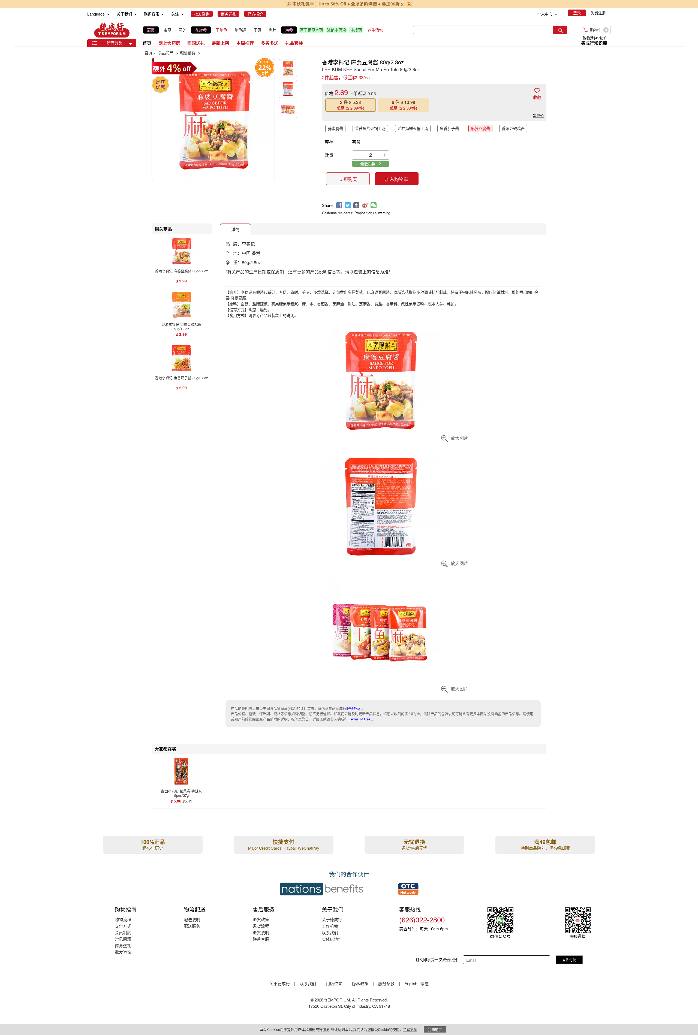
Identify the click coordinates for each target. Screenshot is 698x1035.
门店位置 (334, 983)
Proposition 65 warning (372, 212)
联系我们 (330, 932)
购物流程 (123, 919)
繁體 (424, 983)
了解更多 (410, 1029)
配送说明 (192, 919)
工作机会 (330, 926)
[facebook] (339, 205)
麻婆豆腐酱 (480, 128)
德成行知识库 (594, 43)
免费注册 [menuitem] (598, 13)
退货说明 (261, 932)
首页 (147, 43)
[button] (130, 44)
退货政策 (261, 919)
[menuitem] (108, 14)
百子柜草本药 (311, 30)
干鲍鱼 (221, 30)
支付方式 (123, 926)
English (411, 983)
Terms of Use (359, 719)
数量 (329, 155)
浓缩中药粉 (336, 30)
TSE (111, 30)
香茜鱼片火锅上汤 (370, 128)
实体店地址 (332, 939)
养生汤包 (375, 30)
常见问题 (123, 939)
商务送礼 (123, 945)
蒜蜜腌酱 (335, 128)
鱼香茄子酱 (449, 128)
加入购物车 (396, 179)
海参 (289, 30)
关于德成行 (332, 919)
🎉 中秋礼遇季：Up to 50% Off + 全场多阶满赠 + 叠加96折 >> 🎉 (349, 4)
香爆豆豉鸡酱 (513, 128)
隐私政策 (360, 983)
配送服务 (192, 926)
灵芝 (182, 30)
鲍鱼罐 (240, 30)
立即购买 (348, 179)
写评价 (538, 115)
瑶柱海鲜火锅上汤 (413, 128)
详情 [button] (235, 229)
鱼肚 (272, 30)
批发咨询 (123, 952)
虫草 (167, 30)
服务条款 (353, 708)
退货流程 (261, 926)
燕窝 (151, 30)
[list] (264, 30)
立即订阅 (569, 959)
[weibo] (365, 205)
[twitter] (348, 205)
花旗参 (201, 30)
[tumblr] (356, 205)
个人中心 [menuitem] (544, 14)
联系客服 (261, 939)
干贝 (257, 30)
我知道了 (435, 1029)
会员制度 (123, 932)
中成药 (356, 30)
